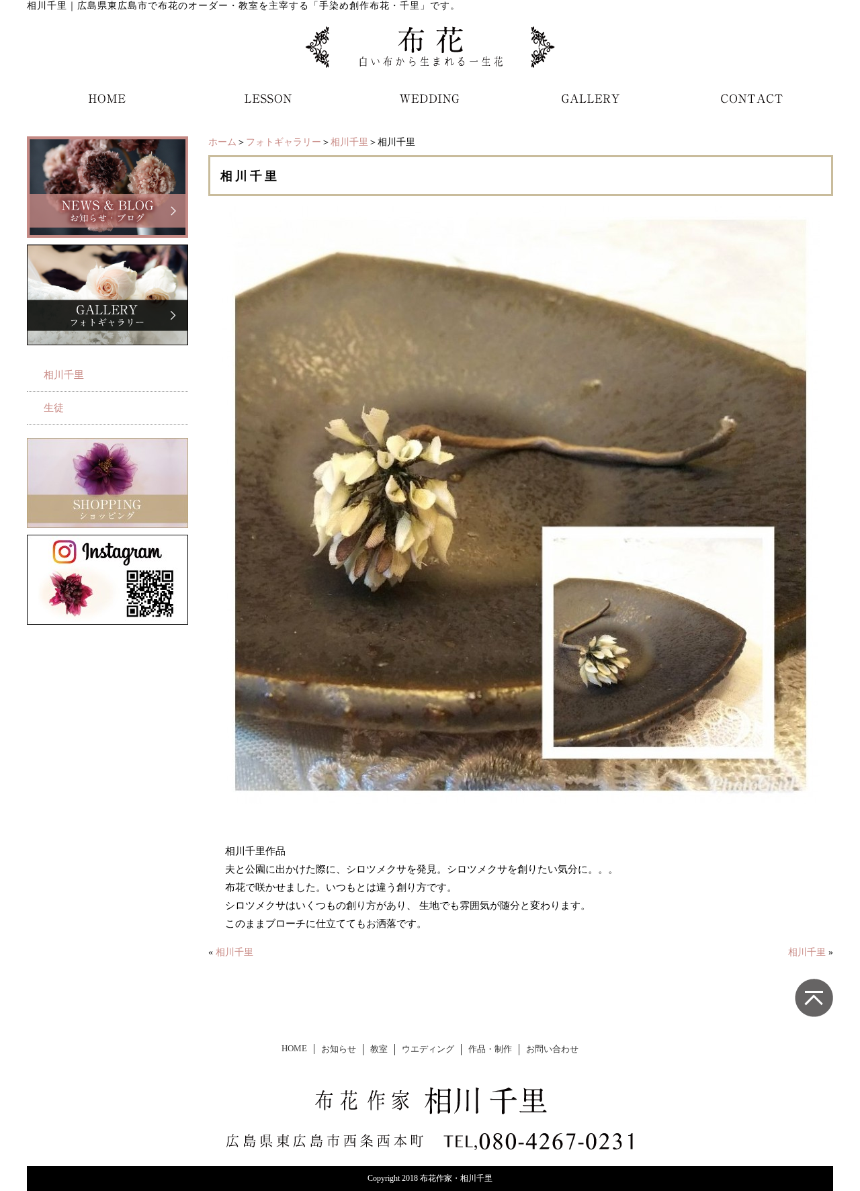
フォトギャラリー (283, 142)
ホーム (222, 142)
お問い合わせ (552, 1049)
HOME (294, 1048)
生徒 (54, 407)
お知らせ (338, 1049)
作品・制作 (490, 1049)
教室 (379, 1049)
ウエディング (428, 1049)
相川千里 (349, 142)
